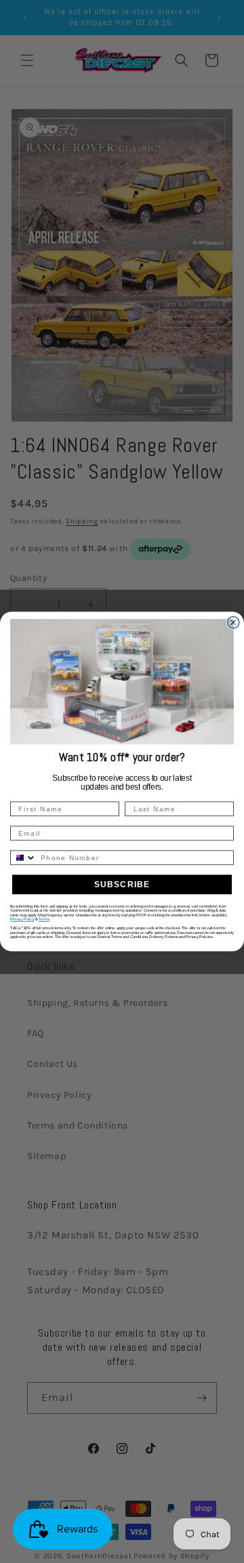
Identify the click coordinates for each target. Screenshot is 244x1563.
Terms (44, 919)
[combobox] (23, 857)
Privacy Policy (22, 919)
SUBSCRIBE (122, 884)
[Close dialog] (233, 622)
